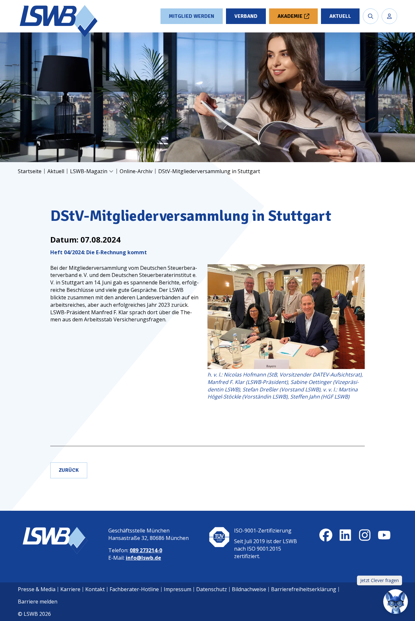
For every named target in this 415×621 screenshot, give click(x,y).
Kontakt (95, 589)
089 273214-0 (146, 550)
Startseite (30, 171)
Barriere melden (37, 601)
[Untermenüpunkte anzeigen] (111, 171)
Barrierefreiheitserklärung (303, 589)
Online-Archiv (136, 171)
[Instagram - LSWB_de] (365, 535)
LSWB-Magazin (88, 171)
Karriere (70, 589)
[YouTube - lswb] (384, 535)
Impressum (177, 589)
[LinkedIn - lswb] (345, 535)
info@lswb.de (143, 557)
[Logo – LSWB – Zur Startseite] (59, 21)
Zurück (69, 470)
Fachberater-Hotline (134, 589)
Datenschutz (211, 589)
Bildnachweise (249, 589)
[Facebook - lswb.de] (326, 535)
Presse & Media (36, 589)
